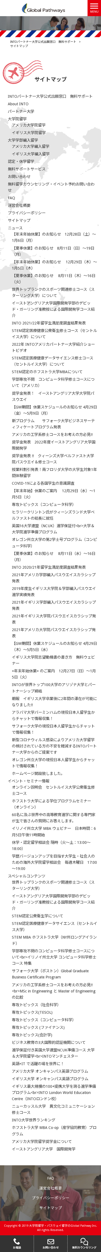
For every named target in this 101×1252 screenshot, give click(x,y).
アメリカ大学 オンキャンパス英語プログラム (50, 1071)
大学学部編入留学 (23, 140)
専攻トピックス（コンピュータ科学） (44, 504)
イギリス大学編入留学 (31, 154)
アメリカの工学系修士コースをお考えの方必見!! (52, 434)
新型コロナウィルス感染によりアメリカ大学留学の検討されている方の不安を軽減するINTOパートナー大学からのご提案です (54, 746)
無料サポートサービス (27, 169)
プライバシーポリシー (27, 213)
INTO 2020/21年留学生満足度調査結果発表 (49, 567)
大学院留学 (17, 119)
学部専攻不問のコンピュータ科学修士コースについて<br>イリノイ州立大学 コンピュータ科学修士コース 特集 (54, 957)
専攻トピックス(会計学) (32, 1035)
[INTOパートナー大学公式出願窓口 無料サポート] (44, 8)
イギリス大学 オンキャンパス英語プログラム (50, 1079)
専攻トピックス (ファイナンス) (38, 1027)
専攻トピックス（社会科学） (36, 1005)
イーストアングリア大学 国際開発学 (43, 1149)
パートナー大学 (21, 111)
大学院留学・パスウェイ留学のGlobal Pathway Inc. (63, 1225)
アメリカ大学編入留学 (30, 146)
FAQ (11, 198)
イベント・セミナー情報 (28, 781)
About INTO (18, 104)
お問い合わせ (19, 176)
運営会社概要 (19, 205)
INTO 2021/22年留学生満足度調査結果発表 (49, 323)
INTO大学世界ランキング (33, 1120)
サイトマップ (19, 220)
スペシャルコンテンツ (26, 876)
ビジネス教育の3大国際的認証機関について (49, 1042)
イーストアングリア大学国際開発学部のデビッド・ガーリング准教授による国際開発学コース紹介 (53, 309)
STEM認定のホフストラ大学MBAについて (47, 372)
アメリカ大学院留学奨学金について (42, 1141)
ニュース (15, 228)
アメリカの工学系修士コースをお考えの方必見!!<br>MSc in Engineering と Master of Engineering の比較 (54, 991)
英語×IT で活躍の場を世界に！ (38, 1064)
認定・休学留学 (21, 161)
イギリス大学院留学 (29, 133)
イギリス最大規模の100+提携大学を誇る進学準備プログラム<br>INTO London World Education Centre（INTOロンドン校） (54, 1092)
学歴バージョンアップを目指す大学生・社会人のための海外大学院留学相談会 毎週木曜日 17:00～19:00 (54, 862)
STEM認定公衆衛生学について (37, 916)
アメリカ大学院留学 (29, 125)
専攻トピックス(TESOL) (32, 1012)
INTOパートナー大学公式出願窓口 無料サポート (50, 96)
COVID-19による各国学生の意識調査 (43, 483)
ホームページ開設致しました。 (38, 773)
